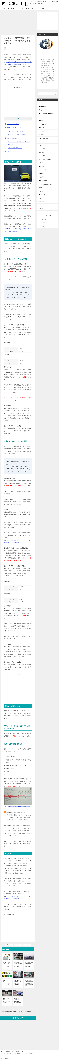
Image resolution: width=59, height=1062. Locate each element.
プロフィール (11, 8)
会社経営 (42, 222)
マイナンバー (43, 117)
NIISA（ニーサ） (46, 219)
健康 (41, 205)
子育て (42, 141)
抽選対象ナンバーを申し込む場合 (16, 134)
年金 (41, 120)
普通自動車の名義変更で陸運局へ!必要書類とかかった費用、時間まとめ (29, 964)
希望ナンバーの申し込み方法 (14, 127)
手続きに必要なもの (12, 138)
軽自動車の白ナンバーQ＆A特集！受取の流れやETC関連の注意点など (18, 964)
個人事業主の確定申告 (45, 159)
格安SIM (42, 201)
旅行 (41, 198)
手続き (40, 110)
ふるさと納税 (43, 170)
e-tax (43, 226)
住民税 (42, 166)
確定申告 (42, 162)
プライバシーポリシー (31, 8)
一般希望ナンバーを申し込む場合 (16, 131)
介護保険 (42, 177)
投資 (41, 212)
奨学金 (42, 134)
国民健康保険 (43, 180)
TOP (8, 1051)
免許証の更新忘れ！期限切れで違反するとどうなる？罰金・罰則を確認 (29, 983)
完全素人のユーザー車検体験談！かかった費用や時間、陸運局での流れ (18, 1001)
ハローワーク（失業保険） (46, 113)
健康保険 (41, 173)
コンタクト (20, 8)
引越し (42, 131)
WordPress (43, 106)
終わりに (9, 151)
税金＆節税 (41, 152)
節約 (41, 208)
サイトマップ (43, 8)
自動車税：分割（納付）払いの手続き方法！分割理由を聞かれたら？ (6, 1000)
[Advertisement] (18, 22)
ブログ (40, 103)
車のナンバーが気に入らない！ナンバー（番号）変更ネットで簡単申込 (6, 982)
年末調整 (42, 155)
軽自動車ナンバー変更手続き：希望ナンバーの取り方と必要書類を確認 (27, 1011)
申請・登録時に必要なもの (15, 148)
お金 (41, 191)
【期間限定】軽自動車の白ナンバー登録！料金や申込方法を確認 (18, 982)
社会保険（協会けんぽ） (46, 184)
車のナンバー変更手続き (13, 124)
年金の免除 (44, 124)
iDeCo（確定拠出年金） (48, 215)
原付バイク (43, 148)
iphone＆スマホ (44, 138)
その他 (40, 187)
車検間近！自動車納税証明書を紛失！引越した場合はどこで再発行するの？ (6, 965)
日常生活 (42, 194)
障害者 (42, 127)
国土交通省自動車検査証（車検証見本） (19, 806)
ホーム (3, 8)
